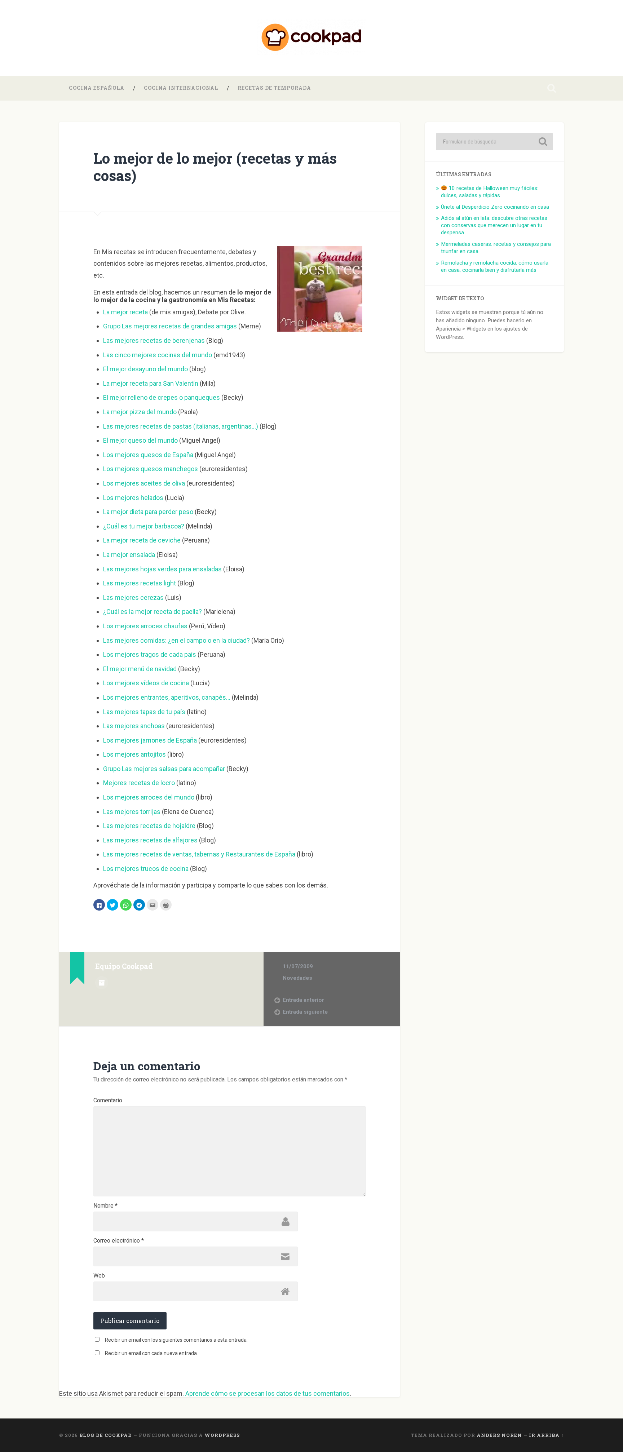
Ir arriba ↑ (546, 1435)
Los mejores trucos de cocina (146, 868)
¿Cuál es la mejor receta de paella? (152, 611)
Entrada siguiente (305, 1012)
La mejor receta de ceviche (142, 540)
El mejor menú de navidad (140, 669)
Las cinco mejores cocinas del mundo (157, 355)
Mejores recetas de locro (139, 783)
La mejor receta (125, 312)
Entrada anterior (303, 1000)
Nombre (105, 1206)
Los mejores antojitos (134, 754)
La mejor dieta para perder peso (148, 511)
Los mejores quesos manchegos (150, 469)
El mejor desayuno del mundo (145, 369)
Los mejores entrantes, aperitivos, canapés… (166, 697)
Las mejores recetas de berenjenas (154, 340)
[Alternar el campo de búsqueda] (551, 88)
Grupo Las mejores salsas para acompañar (164, 769)
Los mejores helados (133, 497)
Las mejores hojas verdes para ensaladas (162, 569)
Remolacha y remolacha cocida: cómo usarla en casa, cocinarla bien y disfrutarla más (494, 266)
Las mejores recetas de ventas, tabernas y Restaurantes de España (199, 854)
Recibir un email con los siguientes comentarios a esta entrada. (176, 1340)
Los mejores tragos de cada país (149, 654)
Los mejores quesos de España (148, 455)
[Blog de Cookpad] (311, 38)
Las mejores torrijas (131, 811)
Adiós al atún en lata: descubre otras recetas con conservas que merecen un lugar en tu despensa (494, 225)
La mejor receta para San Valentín (151, 383)
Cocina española (96, 88)
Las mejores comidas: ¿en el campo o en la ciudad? (176, 640)
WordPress (222, 1435)
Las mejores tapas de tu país (144, 712)
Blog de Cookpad (105, 1435)
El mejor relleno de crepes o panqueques (161, 397)
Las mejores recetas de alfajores (150, 840)
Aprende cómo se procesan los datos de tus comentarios (267, 1393)
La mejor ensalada (129, 554)
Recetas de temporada (274, 88)
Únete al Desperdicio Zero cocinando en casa (495, 207)
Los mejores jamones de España (150, 740)
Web (99, 1276)
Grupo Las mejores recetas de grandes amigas (170, 326)
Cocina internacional (181, 88)
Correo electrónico (118, 1241)
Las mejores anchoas (134, 726)
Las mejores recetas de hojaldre (149, 825)
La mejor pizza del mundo (140, 412)
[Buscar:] (494, 141)
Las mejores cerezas (133, 597)
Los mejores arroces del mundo (148, 797)
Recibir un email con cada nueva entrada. (151, 1353)
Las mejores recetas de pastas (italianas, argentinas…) (180, 426)
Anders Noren (499, 1435)
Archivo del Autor (101, 982)
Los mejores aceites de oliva (144, 483)
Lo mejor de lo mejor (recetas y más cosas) (215, 167)
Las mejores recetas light (139, 583)
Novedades (297, 978)
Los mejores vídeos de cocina (146, 683)
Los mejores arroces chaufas (145, 626)
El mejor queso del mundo (140, 440)
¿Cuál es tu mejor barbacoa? (143, 526)
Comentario (107, 1100)
